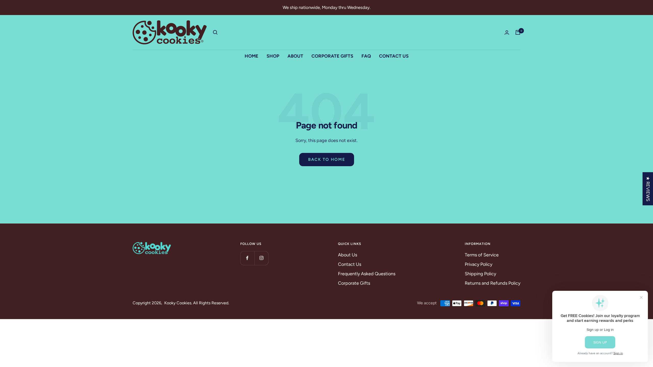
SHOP (273, 56)
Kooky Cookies (177, 302)
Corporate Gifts (354, 283)
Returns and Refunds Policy (492, 283)
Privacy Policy (478, 264)
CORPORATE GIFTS (332, 56)
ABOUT (295, 56)
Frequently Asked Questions (366, 274)
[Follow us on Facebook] (247, 258)
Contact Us (349, 264)
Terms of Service (482, 255)
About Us (347, 255)
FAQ (366, 56)
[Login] (507, 32)
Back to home (326, 159)
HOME (251, 56)
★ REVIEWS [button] (648, 188)
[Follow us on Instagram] (261, 258)
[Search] (215, 32)
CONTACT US (394, 56)
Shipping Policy (480, 274)
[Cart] (517, 32)
